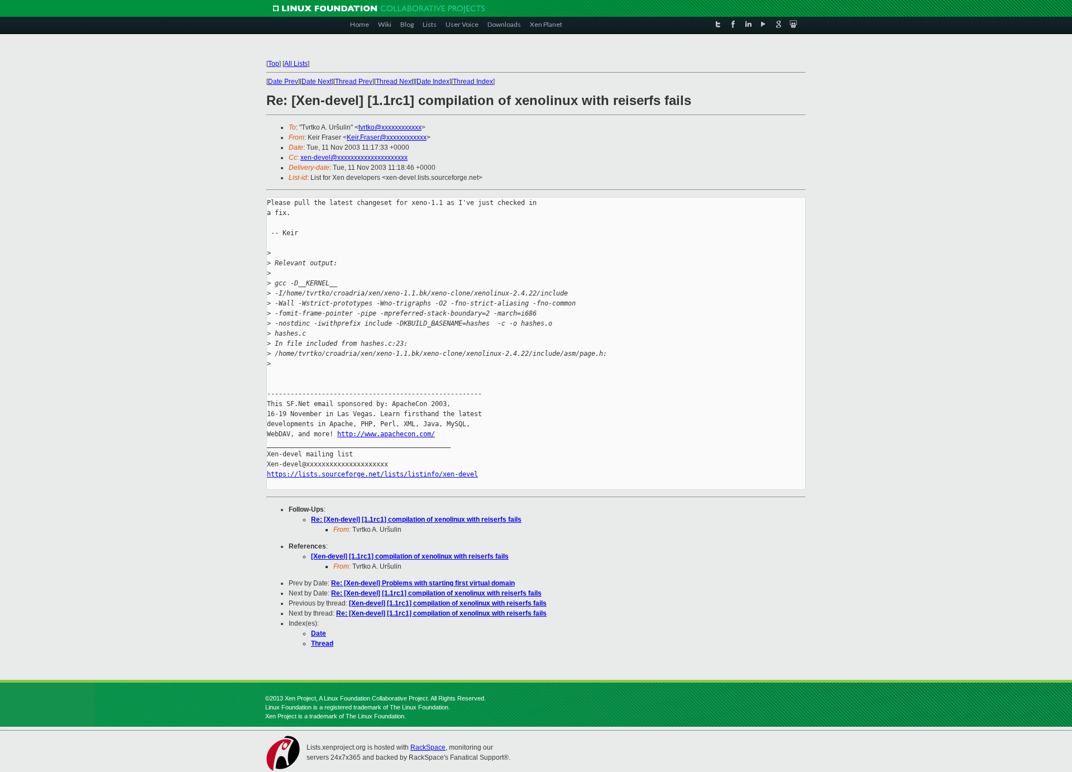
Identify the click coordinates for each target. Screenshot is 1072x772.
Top (273, 64)
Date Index (433, 81)
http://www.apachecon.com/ (386, 434)
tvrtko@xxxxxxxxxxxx (390, 127)
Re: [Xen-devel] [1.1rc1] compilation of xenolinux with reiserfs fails (416, 519)
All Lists (296, 64)
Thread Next (394, 81)
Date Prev (283, 81)
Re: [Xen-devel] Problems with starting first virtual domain (423, 583)
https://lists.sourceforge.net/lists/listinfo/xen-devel (372, 474)
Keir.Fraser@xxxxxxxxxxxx (387, 137)
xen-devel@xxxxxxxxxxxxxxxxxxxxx (354, 157)
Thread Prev (353, 81)
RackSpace (428, 747)
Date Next (317, 81)
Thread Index (473, 81)
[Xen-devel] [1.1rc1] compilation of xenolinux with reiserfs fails (410, 556)
